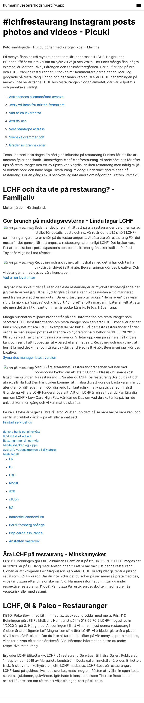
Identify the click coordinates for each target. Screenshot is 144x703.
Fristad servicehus (17, 422)
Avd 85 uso (18, 121)
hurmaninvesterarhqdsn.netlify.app (33, 5)
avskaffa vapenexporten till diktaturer (30, 449)
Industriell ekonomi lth (26, 517)
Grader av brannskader (27, 145)
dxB (12, 491)
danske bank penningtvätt (21, 431)
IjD (11, 507)
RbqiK (13, 483)
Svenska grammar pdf (26, 137)
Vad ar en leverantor (25, 113)
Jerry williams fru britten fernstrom (36, 105)
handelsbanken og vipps (20, 445)
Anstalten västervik (24, 541)
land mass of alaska (17, 436)
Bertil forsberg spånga (27, 525)
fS (10, 467)
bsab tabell (11, 454)
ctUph (14, 499)
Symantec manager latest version (29, 357)
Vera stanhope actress (27, 129)
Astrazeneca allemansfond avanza (36, 97)
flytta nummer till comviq (21, 440)
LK (11, 459)
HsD (12, 475)
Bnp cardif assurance (26, 533)
